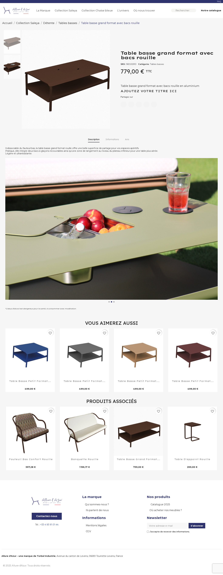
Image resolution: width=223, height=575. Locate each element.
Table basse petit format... (30, 381)
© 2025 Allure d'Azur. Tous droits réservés (26, 565)
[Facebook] (124, 104)
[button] (209, 10)
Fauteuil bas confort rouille (31, 459)
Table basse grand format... (138, 459)
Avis (127, 139)
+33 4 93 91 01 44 (49, 524)
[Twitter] (139, 104)
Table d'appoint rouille (192, 459)
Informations (112, 139)
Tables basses (157, 64)
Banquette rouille (84, 459)
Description (94, 139)
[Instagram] (210, 565)
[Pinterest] (146, 104)
